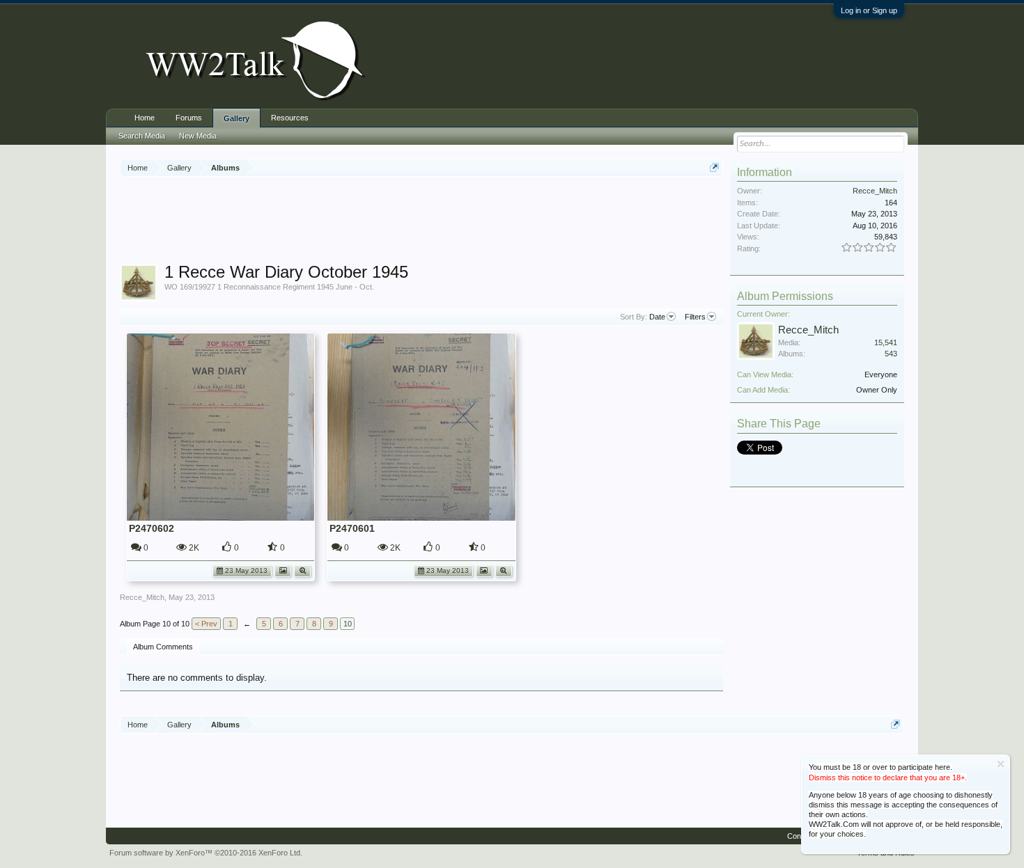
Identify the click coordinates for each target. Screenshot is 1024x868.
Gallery (236, 118)
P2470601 (352, 528)
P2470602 (151, 528)
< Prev (206, 624)
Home (144, 117)
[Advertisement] (421, 222)
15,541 (885, 342)
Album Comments (163, 646)
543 (891, 353)
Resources (290, 117)
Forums (189, 117)
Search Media (141, 136)
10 (347, 624)
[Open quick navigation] (714, 167)
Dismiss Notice (1000, 764)
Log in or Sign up (869, 10)
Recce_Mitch (142, 597)
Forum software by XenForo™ (205, 853)
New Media (198, 136)
